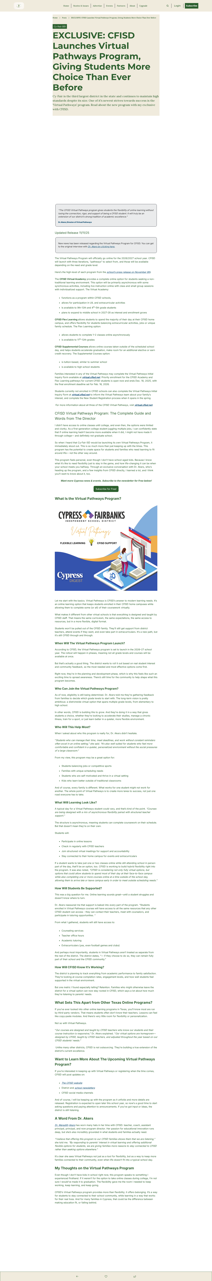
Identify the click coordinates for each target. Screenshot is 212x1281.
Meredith (63, 1125)
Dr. (57, 1125)
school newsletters (85, 1087)
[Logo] (19, 5)
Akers (72, 1125)
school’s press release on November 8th (128, 272)
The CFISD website (72, 1082)
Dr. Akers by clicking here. (101, 246)
